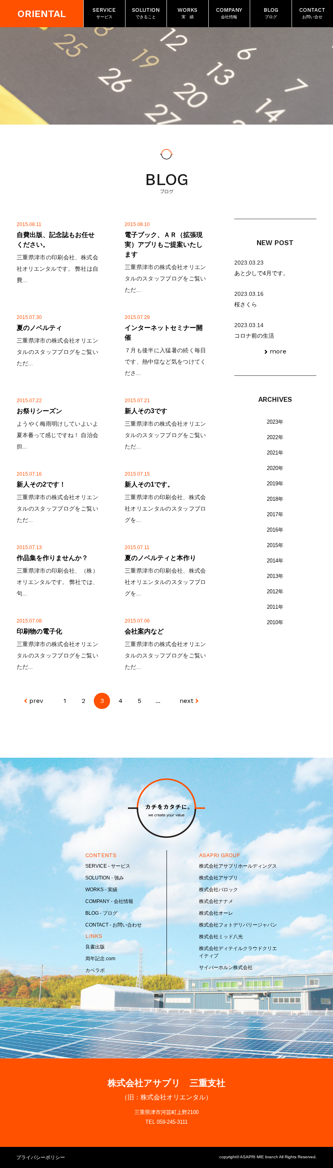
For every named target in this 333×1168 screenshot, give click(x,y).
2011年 (275, 607)
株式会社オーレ (216, 913)
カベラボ (95, 970)
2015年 (275, 545)
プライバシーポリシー (40, 1157)
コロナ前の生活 (254, 335)
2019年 (275, 484)
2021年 (275, 453)
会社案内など (144, 631)
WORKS (187, 13)
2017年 (275, 514)
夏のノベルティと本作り (160, 557)
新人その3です (146, 410)
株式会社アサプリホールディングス (238, 866)
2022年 (275, 437)
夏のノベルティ (39, 327)
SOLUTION (146, 13)
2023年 (275, 422)
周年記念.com (100, 958)
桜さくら (245, 304)
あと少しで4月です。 (261, 273)
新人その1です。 (149, 484)
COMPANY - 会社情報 (109, 901)
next (186, 701)
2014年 (275, 561)
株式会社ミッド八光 (221, 937)
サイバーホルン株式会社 (226, 967)
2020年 (275, 468)
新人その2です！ (41, 484)
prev (36, 701)
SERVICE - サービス (107, 866)
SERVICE (104, 13)
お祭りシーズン (39, 410)
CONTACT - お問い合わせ (113, 925)
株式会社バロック (218, 889)
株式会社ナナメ (216, 901)
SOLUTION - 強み (104, 878)
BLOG (271, 13)
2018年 (275, 499)
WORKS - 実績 (101, 889)
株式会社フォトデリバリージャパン (238, 925)
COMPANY (229, 13)
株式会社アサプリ (218, 878)
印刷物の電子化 (39, 631)
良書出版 (95, 947)
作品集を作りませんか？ (52, 557)
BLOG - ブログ (101, 913)
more (278, 351)
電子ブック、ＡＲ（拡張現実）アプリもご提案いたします (164, 244)
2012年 (275, 591)
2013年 (275, 576)
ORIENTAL (41, 14)
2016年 (275, 530)
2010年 (275, 622)
